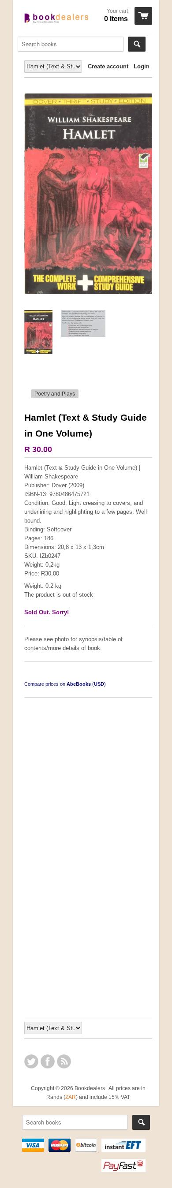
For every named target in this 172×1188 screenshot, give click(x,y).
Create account (108, 66)
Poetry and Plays (54, 394)
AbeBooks (79, 684)
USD (99, 684)
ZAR (70, 1097)
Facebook (48, 1061)
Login (142, 66)
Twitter (31, 1061)
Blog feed (64, 1061)
